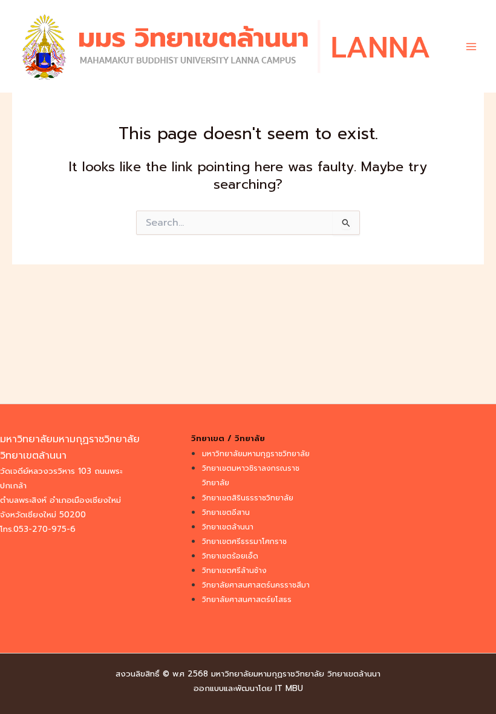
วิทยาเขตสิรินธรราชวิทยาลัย (247, 498)
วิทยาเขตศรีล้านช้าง (234, 570)
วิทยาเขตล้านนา (227, 527)
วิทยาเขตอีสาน (226, 512)
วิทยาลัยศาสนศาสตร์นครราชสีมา (256, 585)
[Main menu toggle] (471, 46)
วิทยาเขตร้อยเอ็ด (230, 556)
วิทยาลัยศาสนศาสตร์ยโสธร (247, 599)
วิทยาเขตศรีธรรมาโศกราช (244, 541)
